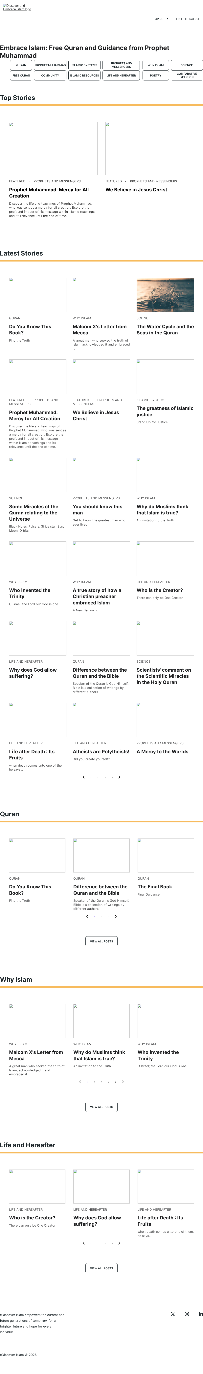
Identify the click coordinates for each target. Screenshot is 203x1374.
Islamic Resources (84, 75)
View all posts (101, 941)
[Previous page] (83, 777)
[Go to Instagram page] (189, 1314)
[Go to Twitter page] (175, 1314)
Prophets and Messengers (121, 65)
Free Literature (188, 18)
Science (187, 65)
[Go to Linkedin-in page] (201, 1314)
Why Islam (156, 65)
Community (50, 75)
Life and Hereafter (121, 75)
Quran (21, 65)
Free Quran (21, 75)
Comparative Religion (187, 75)
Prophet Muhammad (50, 65)
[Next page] (119, 777)
